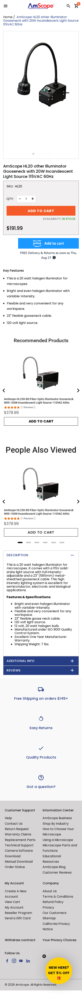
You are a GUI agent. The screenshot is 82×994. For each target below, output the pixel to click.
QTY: (10, 199)
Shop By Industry (56, 823)
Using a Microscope (58, 840)
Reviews (14, 670)
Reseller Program (18, 913)
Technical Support (19, 845)
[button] (58, 970)
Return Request (17, 829)
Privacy (48, 907)
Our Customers (54, 913)
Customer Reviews (57, 872)
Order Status (15, 867)
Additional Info (21, 661)
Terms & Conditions (58, 896)
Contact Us (13, 823)
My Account (14, 907)
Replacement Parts (20, 840)
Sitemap (49, 918)
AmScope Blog (54, 867)
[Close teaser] (44, 956)
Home (8, 17)
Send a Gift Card (17, 918)
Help (8, 818)
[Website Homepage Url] (41, 6)
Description (17, 555)
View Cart (12, 902)
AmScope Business (57, 818)
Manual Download (19, 861)
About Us (50, 891)
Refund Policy (53, 902)
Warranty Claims (18, 834)
